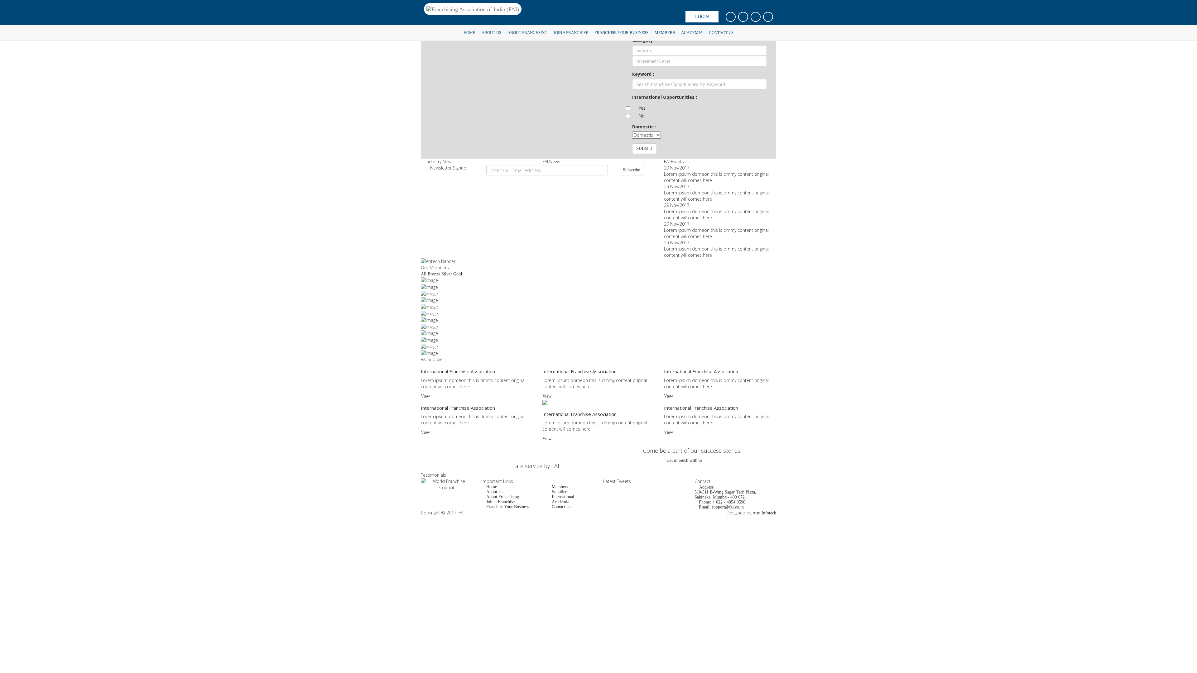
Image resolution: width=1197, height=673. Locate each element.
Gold (457, 274)
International (563, 496)
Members (665, 32)
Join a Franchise (571, 32)
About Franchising (502, 496)
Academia (692, 32)
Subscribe (631, 170)
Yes (642, 108)
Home (469, 32)
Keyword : (643, 74)
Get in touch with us (684, 460)
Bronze (434, 274)
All (423, 274)
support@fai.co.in (728, 507)
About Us (491, 32)
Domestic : (644, 127)
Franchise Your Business (621, 32)
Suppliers (560, 491)
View (425, 396)
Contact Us (721, 32)
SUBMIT (644, 148)
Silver (446, 274)
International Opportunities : (664, 97)
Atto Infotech (764, 513)
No (641, 116)
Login (702, 16)
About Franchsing (527, 32)
